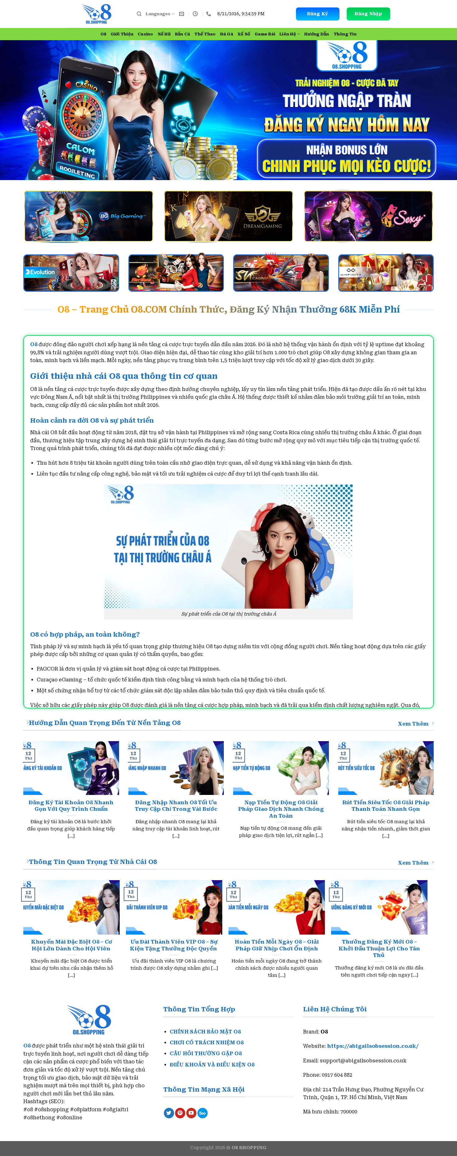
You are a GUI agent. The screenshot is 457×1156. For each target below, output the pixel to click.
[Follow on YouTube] (191, 1113)
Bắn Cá (182, 34)
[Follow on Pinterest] (180, 1113)
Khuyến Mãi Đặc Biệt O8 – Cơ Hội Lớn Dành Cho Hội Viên (71, 945)
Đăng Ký (317, 13)
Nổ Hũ (164, 34)
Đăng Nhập (368, 13)
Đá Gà (226, 34)
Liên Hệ (287, 34)
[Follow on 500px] (202, 1113)
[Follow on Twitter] (169, 1113)
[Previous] (23, 935)
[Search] (139, 14)
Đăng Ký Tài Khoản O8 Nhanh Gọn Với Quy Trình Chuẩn (71, 806)
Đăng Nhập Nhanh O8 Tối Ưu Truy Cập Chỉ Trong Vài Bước (176, 806)
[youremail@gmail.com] (182, 14)
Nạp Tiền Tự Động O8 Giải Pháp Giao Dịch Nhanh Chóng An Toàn (281, 809)
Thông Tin (345, 34)
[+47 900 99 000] (209, 14)
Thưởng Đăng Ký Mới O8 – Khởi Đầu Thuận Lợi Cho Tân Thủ (379, 948)
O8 (103, 34)
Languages (158, 14)
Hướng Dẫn (316, 34)
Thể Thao (204, 34)
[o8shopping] (96, 14)
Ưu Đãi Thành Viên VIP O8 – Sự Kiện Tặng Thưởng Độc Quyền (174, 945)
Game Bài (265, 34)
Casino (145, 34)
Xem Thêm (413, 724)
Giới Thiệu (122, 34)
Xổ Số (244, 34)
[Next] (427, 935)
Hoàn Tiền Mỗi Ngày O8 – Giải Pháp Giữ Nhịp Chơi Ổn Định (277, 945)
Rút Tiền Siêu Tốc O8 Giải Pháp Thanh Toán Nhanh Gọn (386, 806)
